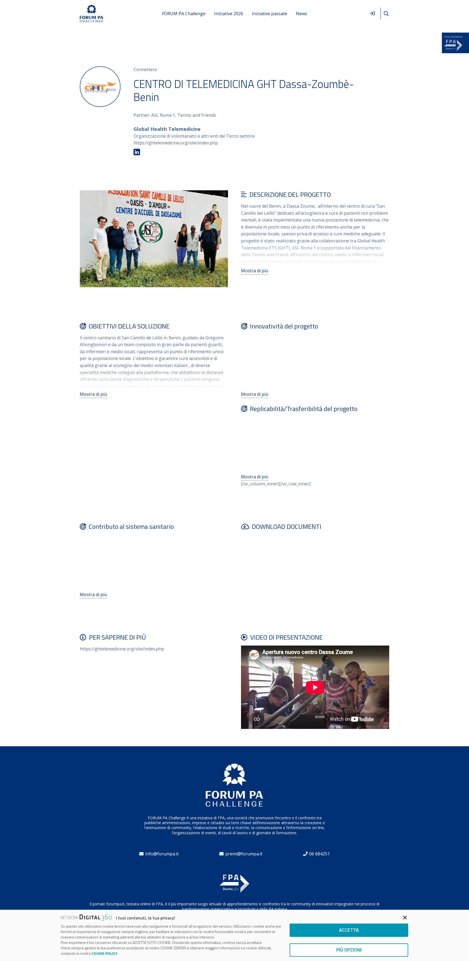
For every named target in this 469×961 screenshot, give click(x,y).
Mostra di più (254, 271)
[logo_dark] (91, 14)
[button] (386, 14)
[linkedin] (137, 152)
